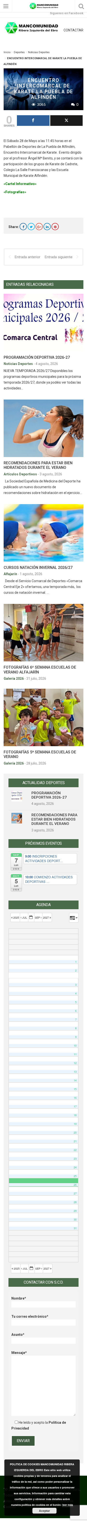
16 (75, 1098)
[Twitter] (31, 226)
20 (75, 1132)
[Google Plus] (39, 226)
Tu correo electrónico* (29, 1316)
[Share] (33, 120)
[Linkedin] (47, 226)
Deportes (19, 52)
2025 (16, 917)
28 (75, 1202)
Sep (38, 917)
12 (75, 1063)
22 (75, 1150)
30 (75, 1219)
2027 (46, 917)
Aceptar (44, 1511)
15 (75, 1089)
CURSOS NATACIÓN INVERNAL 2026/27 (38, 567)
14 (75, 1080)
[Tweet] (66, 120)
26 (75, 1185)
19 (75, 1124)
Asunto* (17, 1335)
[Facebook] (23, 226)
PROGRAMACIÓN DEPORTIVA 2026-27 (37, 357)
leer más (67, 1505)
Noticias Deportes (39, 52)
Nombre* (18, 1298)
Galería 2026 (14, 678)
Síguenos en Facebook (66, 13)
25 (75, 1176)
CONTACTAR (73, 30)
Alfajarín (11, 574)
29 (75, 1211)
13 (75, 1071)
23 (75, 1158)
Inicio (7, 52)
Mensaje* (19, 1353)
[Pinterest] (55, 226)
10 (75, 1045)
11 (75, 1054)
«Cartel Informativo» (20, 184)
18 (75, 1115)
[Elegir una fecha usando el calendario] (31, 917)
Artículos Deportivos (21, 474)
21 (75, 1141)
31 (75, 1228)
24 (75, 1167)
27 (75, 1193)
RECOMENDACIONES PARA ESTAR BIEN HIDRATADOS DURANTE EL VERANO (38, 465)
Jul (25, 917)
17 (75, 1106)
